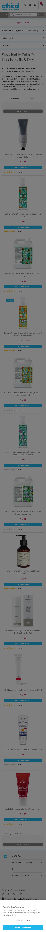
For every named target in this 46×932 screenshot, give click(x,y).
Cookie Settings (23, 920)
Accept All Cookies (23, 927)
